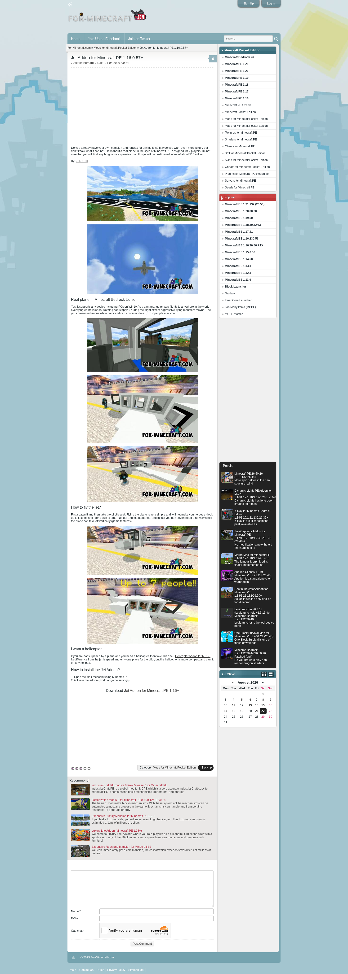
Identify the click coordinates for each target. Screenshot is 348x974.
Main (107, 17)
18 (233, 711)
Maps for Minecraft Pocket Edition (246, 125)
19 (241, 711)
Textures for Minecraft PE (241, 132)
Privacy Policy (116, 970)
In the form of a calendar (264, 674)
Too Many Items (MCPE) (240, 307)
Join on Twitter (139, 39)
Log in (271, 3)
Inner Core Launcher (238, 300)
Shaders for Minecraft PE (241, 139)
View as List (271, 674)
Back (205, 767)
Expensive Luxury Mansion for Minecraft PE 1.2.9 (123, 816)
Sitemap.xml (136, 970)
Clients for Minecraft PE (240, 146)
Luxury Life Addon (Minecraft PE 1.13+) (117, 830)
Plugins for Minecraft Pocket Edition (247, 173)
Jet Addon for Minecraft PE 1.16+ (151, 691)
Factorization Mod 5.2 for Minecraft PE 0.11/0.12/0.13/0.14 (129, 800)
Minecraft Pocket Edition (240, 112)
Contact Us (86, 970)
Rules (100, 970)
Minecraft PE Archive (238, 105)
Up (73, 957)
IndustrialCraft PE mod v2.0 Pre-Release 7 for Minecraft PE (129, 785)
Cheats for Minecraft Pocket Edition (247, 167)
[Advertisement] (247, 391)
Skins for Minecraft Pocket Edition (246, 160)
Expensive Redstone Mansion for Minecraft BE (121, 846)
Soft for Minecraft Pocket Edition (245, 153)
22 (263, 711)
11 (233, 705)
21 (257, 711)
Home (75, 39)
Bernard (88, 63)
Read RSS (69, 4)
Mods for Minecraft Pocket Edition (246, 119)
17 (225, 711)
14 (257, 705)
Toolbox (230, 293)
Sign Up (248, 3)
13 (250, 705)
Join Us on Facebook (104, 39)
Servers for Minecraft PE (240, 180)
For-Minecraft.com (79, 47)
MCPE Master (234, 314)
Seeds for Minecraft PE (239, 187)
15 (263, 705)
